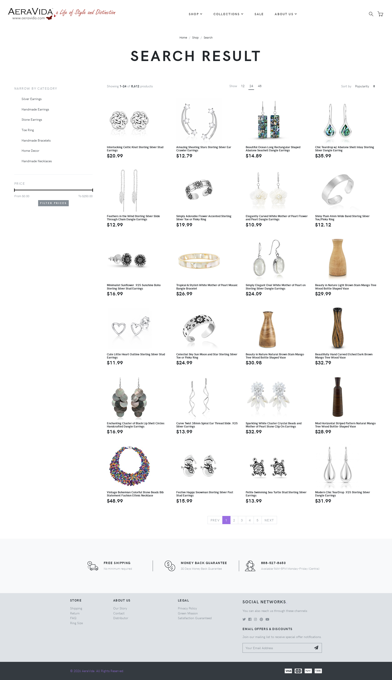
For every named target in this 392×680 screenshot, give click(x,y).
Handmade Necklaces (37, 161)
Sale (259, 14)
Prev (215, 520)
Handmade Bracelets (36, 140)
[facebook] (249, 619)
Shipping (76, 608)
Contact (119, 613)
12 (243, 85)
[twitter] (244, 619)
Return (75, 613)
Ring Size (76, 623)
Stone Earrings (32, 119)
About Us (284, 14)
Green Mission (188, 613)
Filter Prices (53, 203)
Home (183, 37)
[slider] (14, 190)
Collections (226, 14)
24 (251, 85)
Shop (194, 14)
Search (208, 37)
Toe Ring (28, 130)
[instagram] (255, 619)
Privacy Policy (187, 608)
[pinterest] (261, 619)
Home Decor (30, 150)
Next (269, 520)
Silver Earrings (32, 98)
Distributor (120, 618)
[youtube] (267, 619)
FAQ (73, 618)
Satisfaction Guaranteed (195, 618)
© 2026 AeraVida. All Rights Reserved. (97, 670)
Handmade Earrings (35, 109)
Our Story (120, 608)
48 (260, 85)
